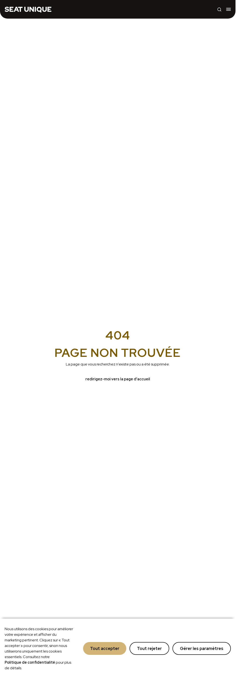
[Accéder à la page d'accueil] (28, 9)
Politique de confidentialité (30, 662)
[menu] (228, 9)
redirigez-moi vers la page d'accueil (117, 379)
